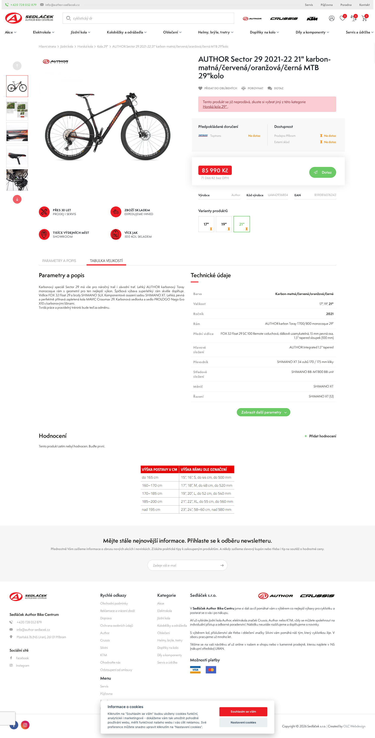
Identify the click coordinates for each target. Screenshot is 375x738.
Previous (17, 65)
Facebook (22, 658)
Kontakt (364, 5)
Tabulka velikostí (106, 260)
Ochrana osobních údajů (116, 625)
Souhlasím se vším (243, 711)
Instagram (22, 665)
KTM (103, 655)
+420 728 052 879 (23, 5)
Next (17, 199)
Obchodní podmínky (114, 603)
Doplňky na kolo (167, 648)
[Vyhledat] (67, 18)
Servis (309, 5)
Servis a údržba (167, 662)
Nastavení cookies (243, 722)
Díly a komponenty (169, 655)
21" (241, 224)
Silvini (104, 648)
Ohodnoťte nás (110, 662)
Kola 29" (102, 46)
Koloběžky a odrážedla (172, 625)
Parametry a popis (59, 260)
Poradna (346, 5)
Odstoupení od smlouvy (116, 670)
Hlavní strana (47, 46)
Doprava (106, 618)
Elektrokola (164, 611)
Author (105, 633)
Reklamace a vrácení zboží (117, 611)
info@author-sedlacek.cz (62, 5)
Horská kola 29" (215, 106)
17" (206, 224)
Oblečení (163, 633)
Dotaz (327, 172)
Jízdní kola (66, 46)
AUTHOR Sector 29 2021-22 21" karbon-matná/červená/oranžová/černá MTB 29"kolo (170, 46)
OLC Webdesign (354, 726)
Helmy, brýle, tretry (170, 640)
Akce (160, 603)
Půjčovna (327, 5)
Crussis (105, 640)
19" (224, 224)
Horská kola (85, 46)
